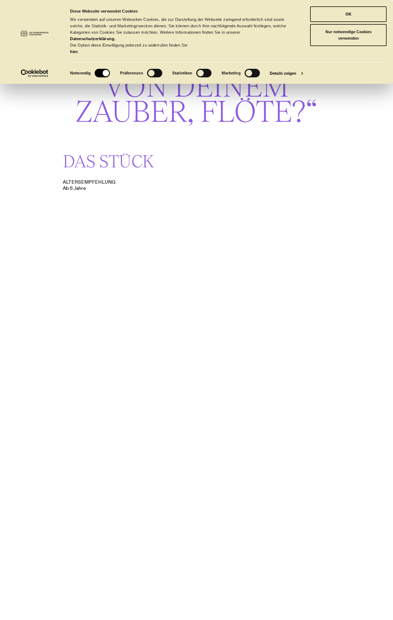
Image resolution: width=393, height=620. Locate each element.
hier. (74, 51)
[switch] (154, 73)
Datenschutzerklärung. (92, 38)
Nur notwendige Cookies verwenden (348, 34)
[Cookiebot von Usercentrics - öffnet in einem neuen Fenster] (34, 73)
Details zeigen (283, 73)
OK (348, 14)
